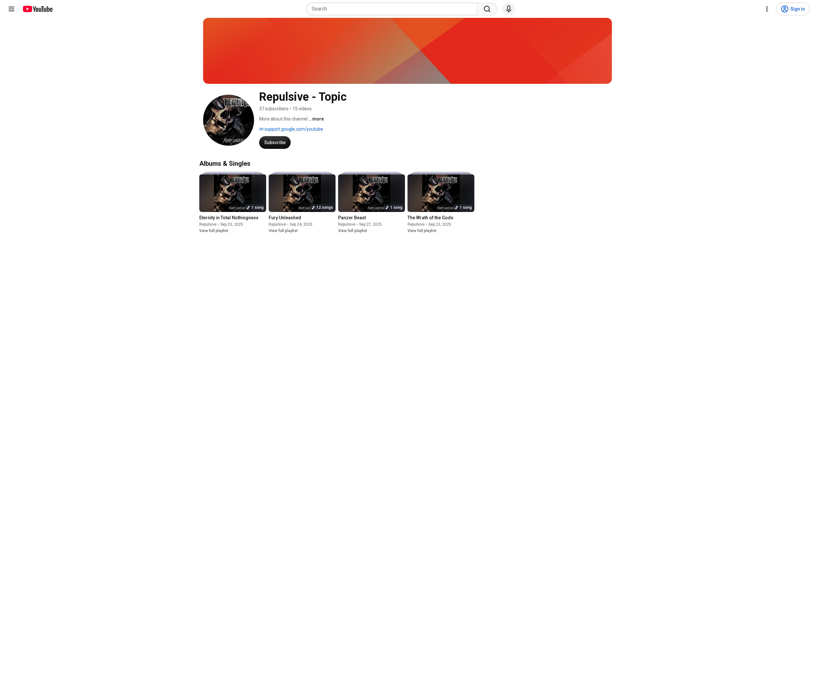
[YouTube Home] (37, 9)
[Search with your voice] (508, 9)
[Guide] (11, 9)
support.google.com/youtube (293, 129)
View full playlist (213, 231)
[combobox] (394, 9)
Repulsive (207, 224)
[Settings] (767, 9)
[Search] (487, 9)
